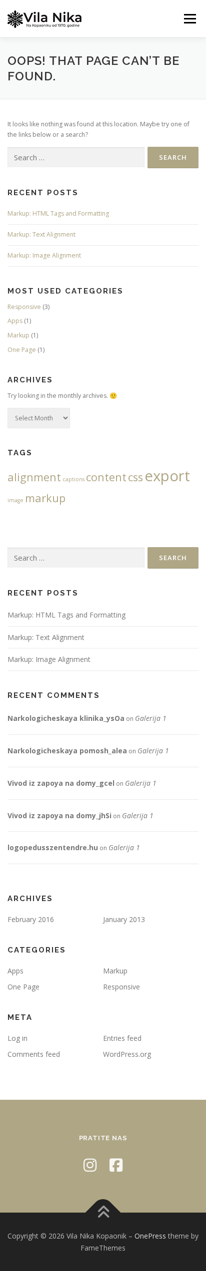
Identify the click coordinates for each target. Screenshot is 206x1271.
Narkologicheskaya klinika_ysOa (66, 718)
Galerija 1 (150, 718)
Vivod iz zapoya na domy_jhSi (60, 815)
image (16, 500)
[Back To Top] (103, 1212)
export (167, 476)
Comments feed (34, 1054)
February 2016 (31, 919)
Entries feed (122, 1038)
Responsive (24, 307)
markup (45, 498)
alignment (34, 477)
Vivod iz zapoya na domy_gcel (61, 783)
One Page (22, 349)
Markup (19, 335)
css (135, 477)
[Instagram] (90, 1165)
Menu (189, 18)
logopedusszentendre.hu (53, 847)
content (106, 477)
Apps (15, 321)
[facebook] (116, 1165)
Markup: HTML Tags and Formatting (58, 213)
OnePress (150, 1236)
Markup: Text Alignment (42, 234)
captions (73, 479)
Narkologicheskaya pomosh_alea (67, 750)
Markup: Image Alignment (44, 255)
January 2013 (124, 919)
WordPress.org (127, 1054)
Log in (18, 1038)
